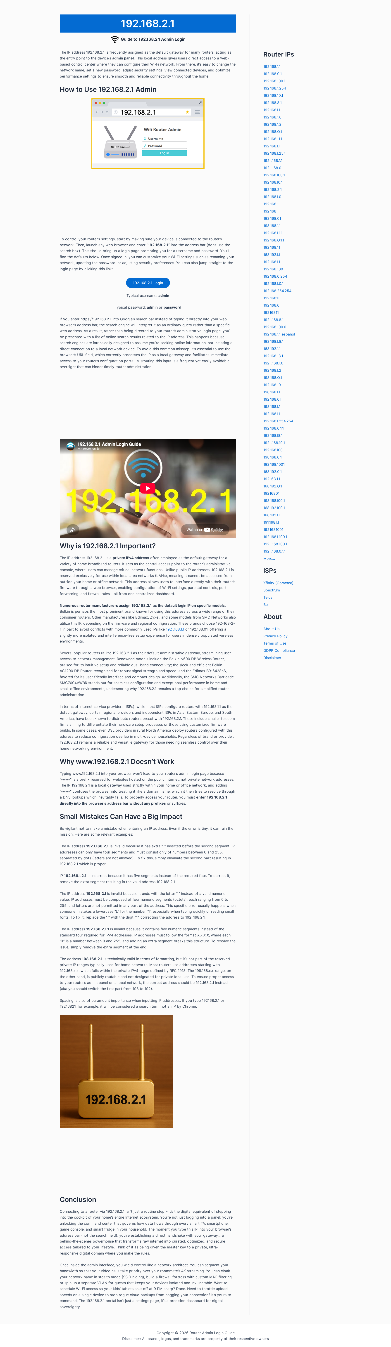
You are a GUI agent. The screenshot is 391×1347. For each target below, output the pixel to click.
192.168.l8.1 (273, 435)
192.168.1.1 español (279, 334)
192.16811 (271, 298)
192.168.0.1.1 (273, 428)
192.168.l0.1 (273, 182)
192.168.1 (271, 204)
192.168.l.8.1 (273, 341)
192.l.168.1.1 (272, 160)
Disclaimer (272, 657)
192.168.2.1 (272, 189)
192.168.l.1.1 (272, 233)
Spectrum (271, 590)
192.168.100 (273, 269)
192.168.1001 (274, 464)
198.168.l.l (271, 392)
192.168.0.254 (275, 276)
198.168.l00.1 (274, 500)
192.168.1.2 (272, 124)
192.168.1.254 (274, 88)
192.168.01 (272, 218)
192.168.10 (272, 385)
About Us (271, 628)
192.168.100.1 (274, 81)
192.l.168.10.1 (274, 442)
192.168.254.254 (277, 290)
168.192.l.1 (271, 515)
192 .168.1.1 (175, 629)
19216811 (271, 312)
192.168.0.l (272, 399)
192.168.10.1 (273, 95)
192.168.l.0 (272, 196)
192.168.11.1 (272, 139)
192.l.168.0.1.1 (274, 551)
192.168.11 (271, 247)
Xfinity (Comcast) (278, 583)
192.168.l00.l (273, 450)
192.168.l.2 (272, 370)
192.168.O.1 (272, 131)
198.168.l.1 (271, 406)
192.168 (269, 211)
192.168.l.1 (271, 146)
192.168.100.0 (274, 327)
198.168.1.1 (272, 225)
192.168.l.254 (274, 153)
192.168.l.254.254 (278, 421)
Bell (266, 604)
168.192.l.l (271, 254)
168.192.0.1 (272, 471)
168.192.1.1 (272, 348)
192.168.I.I (271, 262)
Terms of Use (274, 643)
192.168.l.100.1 (275, 536)
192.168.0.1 (272, 73)
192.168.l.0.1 (273, 283)
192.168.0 (271, 305)
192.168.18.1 (273, 356)
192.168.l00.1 (274, 175)
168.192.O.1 (272, 486)
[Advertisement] (148, 204)
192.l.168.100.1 (275, 544)
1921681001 (273, 529)
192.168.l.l (271, 110)
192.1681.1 (271, 413)
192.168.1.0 (272, 117)
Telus (267, 597)
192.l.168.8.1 (273, 319)
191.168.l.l (271, 522)
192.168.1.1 (272, 66)
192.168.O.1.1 (273, 240)
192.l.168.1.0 (273, 363)
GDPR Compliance (279, 650)
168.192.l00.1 (274, 508)
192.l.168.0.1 (273, 167)
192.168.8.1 (272, 102)
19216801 (271, 493)
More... (269, 558)
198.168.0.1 (272, 457)
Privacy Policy (275, 636)
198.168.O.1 (272, 377)
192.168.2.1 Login (148, 283)
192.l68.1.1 (271, 479)
